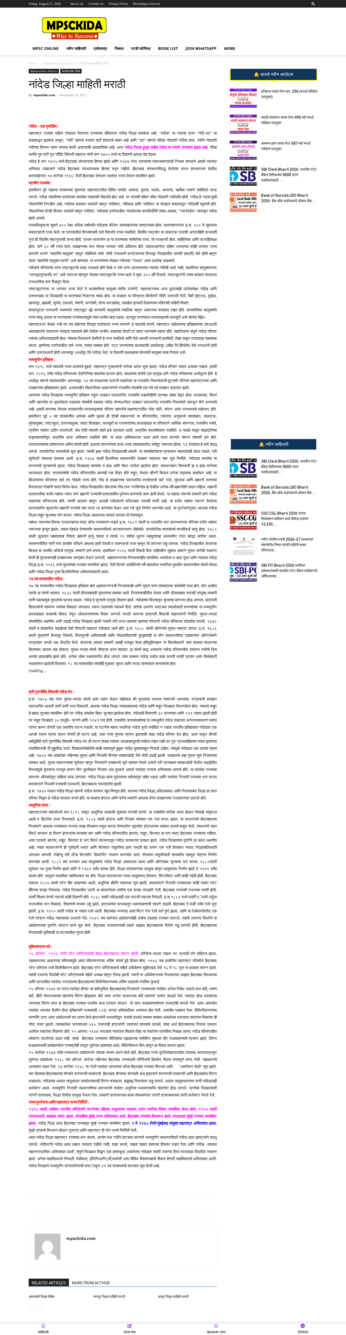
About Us (76, 4)
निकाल (119, 48)
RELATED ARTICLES (49, 1283)
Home (33, 63)
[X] (104, 107)
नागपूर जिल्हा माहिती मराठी (109, 1297)
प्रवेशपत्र (100, 48)
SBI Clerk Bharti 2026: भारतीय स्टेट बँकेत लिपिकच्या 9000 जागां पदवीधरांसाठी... (289, 174)
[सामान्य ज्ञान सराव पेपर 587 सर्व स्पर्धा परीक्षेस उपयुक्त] (243, 150)
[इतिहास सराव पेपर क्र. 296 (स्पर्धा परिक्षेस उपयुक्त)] (243, 98)
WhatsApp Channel (146, 4)
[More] (116, 107)
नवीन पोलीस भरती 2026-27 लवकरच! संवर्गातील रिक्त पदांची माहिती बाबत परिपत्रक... (287, 544)
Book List (168, 48)
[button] (313, 4)
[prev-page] (32, 1307)
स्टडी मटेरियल (141, 48)
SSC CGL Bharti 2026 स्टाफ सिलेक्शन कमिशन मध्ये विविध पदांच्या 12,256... (284, 518)
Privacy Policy (118, 4)
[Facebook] (91, 107)
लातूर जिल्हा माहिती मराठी (173, 1297)
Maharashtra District (58, 63)
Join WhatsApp (201, 48)
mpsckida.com (44, 95)
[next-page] (40, 1307)
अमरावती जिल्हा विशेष (41, 1297)
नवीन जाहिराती (76, 48)
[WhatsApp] (66, 107)
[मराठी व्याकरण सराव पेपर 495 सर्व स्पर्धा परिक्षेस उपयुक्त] (243, 124)
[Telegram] (79, 107)
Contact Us (96, 4)
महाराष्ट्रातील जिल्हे (71, 71)
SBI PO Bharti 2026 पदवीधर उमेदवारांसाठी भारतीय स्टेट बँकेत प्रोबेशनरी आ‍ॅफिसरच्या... (289, 570)
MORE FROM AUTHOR (91, 1283)
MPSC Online (45, 48)
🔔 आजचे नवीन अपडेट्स (273, 74)
